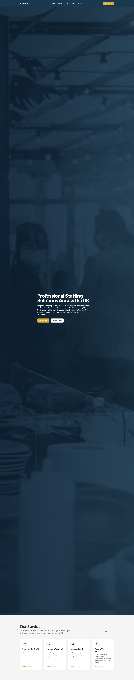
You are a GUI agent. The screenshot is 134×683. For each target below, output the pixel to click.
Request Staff (108, 3)
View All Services (107, 632)
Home (53, 3)
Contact (79, 3)
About (66, 3)
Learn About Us (57, 320)
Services (60, 3)
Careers (73, 3)
